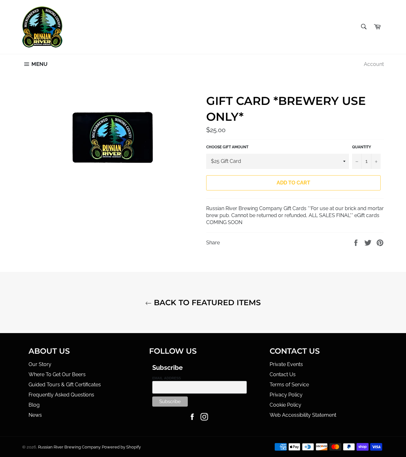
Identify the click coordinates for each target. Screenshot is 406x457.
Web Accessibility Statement (303, 415)
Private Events (286, 364)
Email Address (166, 378)
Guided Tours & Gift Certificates (65, 385)
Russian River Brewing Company (69, 447)
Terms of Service (289, 385)
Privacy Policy (286, 395)
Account (374, 64)
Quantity (361, 147)
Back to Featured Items (206, 302)
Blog (34, 405)
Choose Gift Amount (227, 147)
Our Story (40, 364)
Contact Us (283, 374)
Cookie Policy (285, 405)
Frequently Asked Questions (61, 395)
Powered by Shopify (121, 447)
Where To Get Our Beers (57, 374)
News (35, 415)
